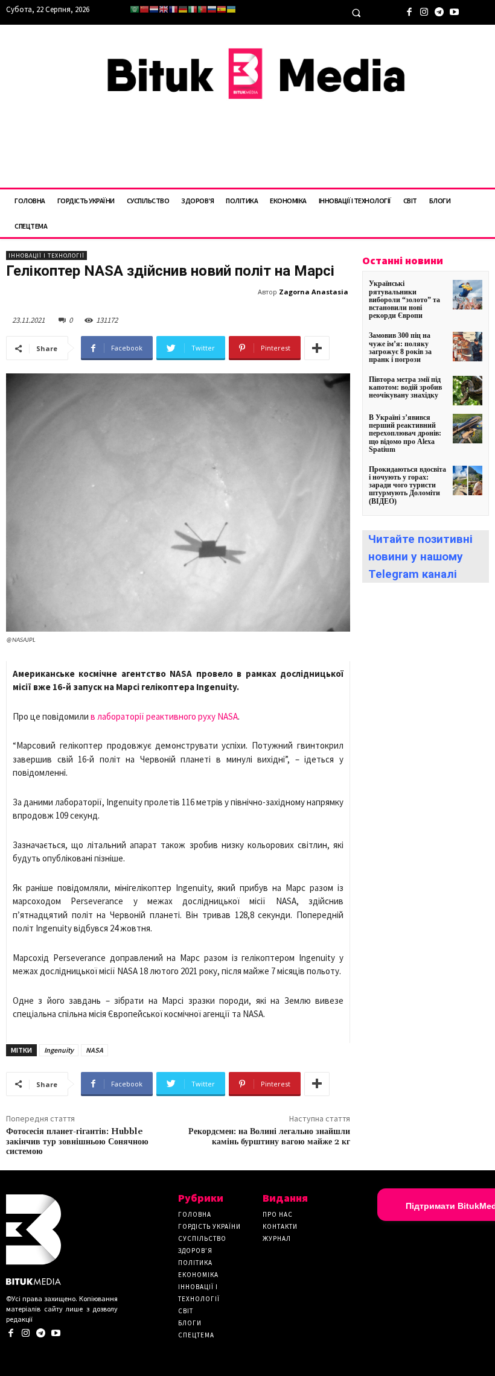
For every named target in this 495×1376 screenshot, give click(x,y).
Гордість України (209, 1226)
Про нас (278, 1214)
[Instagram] (424, 10)
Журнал (277, 1238)
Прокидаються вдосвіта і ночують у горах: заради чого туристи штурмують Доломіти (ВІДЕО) (407, 485)
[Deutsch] (183, 9)
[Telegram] (439, 10)
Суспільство (202, 1238)
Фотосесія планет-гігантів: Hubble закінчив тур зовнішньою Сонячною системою (77, 1142)
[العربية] (134, 9)
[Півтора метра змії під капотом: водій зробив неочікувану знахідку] (467, 390)
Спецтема (196, 1335)
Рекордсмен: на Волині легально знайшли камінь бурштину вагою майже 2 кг (269, 1136)
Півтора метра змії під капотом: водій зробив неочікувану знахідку (405, 387)
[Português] (202, 9)
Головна (194, 1214)
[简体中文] (144, 9)
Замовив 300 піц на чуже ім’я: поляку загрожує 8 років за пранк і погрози (400, 347)
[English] (163, 9)
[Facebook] (409, 10)
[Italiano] (192, 9)
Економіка (198, 1274)
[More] (317, 348)
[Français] (173, 9)
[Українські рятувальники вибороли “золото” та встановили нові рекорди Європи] (467, 294)
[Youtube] (454, 10)
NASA (94, 1049)
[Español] (221, 9)
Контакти (280, 1226)
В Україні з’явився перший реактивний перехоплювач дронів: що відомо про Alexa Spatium (405, 433)
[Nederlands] (154, 9)
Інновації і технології (46, 255)
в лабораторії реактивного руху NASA (164, 716)
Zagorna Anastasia (313, 291)
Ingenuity (59, 1049)
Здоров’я (195, 1250)
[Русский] (212, 9)
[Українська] (231, 9)
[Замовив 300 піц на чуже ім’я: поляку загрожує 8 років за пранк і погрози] (467, 346)
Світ (185, 1311)
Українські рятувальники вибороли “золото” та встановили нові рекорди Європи (404, 299)
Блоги (190, 1323)
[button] (356, 13)
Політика (195, 1262)
